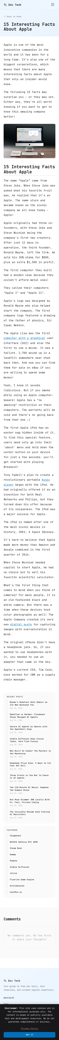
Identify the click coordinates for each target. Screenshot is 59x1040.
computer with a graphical (24, 338)
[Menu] (52, 5)
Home (6, 1004)
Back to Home (14, 16)
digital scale (21, 624)
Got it (29, 1034)
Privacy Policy (29, 1028)
